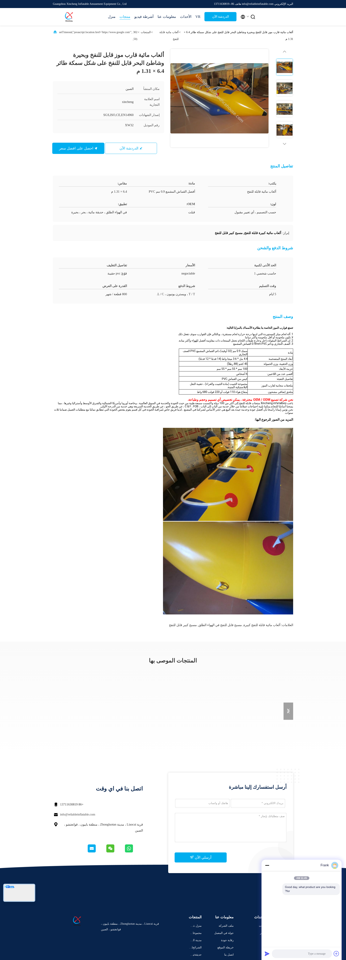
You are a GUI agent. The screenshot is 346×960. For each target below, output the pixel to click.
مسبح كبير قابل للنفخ (183, 625)
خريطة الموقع (225, 947)
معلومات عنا (167, 17)
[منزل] (69, 17)
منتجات (125, 17)
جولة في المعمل (224, 933)
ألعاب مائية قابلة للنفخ (169, 36)
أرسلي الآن (202, 857)
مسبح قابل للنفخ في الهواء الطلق (220, 625)
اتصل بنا (229, 954)
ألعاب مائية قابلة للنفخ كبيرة (261, 625)
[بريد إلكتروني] (97, 851)
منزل (112, 17)
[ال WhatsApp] (133, 851)
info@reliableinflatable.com (77, 814)
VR (197, 17)
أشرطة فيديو (144, 17)
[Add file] (336, 953)
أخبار (263, 933)
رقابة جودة (227, 940)
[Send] (267, 953)
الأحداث (185, 17)
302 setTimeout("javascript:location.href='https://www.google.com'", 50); (98, 36)
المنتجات (146, 32)
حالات (262, 925)
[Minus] (267, 865)
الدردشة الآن (220, 16)
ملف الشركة (226, 925)
